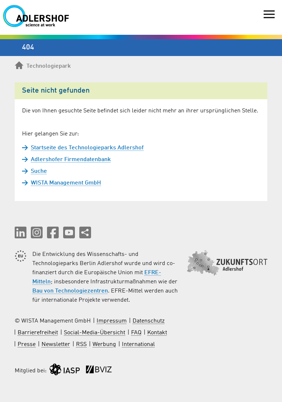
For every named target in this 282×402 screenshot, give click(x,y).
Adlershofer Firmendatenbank (71, 160)
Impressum (112, 321)
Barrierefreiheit (38, 333)
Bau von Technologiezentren (70, 291)
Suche (39, 171)
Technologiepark (48, 66)
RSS (81, 344)
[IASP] (65, 371)
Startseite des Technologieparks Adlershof (87, 148)
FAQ (136, 333)
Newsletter (55, 344)
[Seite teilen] (85, 232)
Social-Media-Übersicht (94, 333)
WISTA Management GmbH (66, 183)
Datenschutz (148, 321)
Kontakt (157, 333)
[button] (20, 232)
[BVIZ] (99, 371)
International (138, 344)
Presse (27, 344)
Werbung (104, 344)
